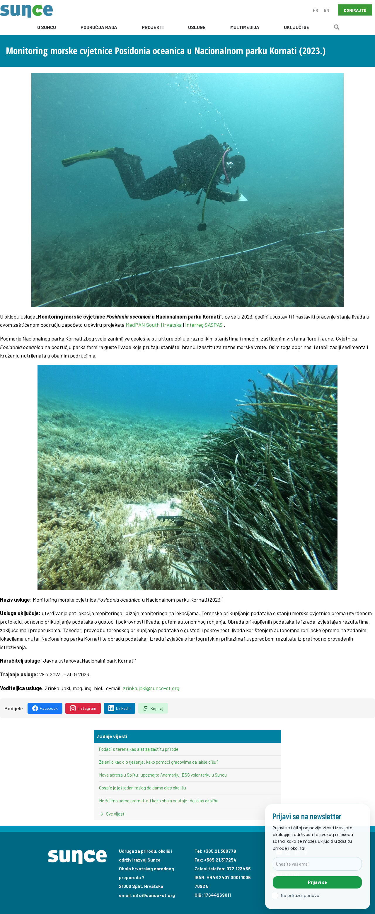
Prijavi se (317, 882)
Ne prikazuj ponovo (300, 895)
